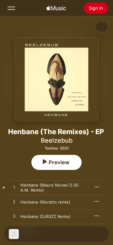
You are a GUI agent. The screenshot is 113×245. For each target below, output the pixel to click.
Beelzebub (57, 140)
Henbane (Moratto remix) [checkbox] (45, 201)
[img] (56, 8)
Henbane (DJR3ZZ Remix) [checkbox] (45, 216)
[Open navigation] (11, 8)
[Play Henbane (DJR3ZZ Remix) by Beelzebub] (14, 216)
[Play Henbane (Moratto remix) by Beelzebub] (14, 202)
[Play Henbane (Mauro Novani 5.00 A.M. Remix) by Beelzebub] (14, 187)
